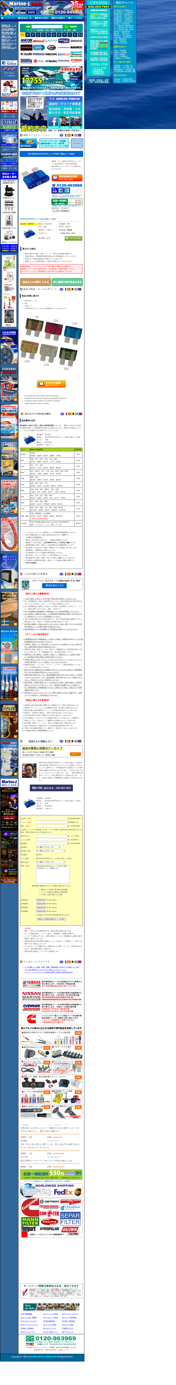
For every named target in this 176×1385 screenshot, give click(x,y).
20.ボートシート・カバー (29, 1325)
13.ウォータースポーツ (70, 1314)
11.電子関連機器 (26, 1314)
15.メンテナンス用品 (50, 1317)
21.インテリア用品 (49, 1325)
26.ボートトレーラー (28, 1332)
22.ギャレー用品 (68, 1325)
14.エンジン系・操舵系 (29, 1317)
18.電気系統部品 (49, 1321)
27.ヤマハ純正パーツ (50, 1332)
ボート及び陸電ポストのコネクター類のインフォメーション (45, 970)
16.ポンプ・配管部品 (69, 1317)
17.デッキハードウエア (29, 1321)
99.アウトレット (68, 1332)
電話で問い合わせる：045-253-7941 (51, 788)
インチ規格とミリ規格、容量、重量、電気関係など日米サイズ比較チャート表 (51, 967)
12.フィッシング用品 (50, 1314)
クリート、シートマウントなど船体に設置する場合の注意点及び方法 (48, 972)
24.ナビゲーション (49, 1328)
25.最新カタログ (68, 1328)
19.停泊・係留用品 (68, 1321)
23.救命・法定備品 (27, 1328)
